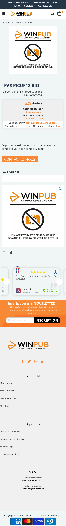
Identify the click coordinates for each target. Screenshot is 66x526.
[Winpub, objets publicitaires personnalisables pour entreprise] (21, 14)
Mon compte (6, 383)
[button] (60, 191)
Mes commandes (18, 2)
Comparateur (40, 2)
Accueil (6, 22)
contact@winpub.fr (33, 488)
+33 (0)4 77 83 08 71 (33, 480)
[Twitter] (29, 361)
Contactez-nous (19, 159)
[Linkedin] (43, 361)
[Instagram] (36, 361)
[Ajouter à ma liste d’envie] (4, 252)
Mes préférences (8, 398)
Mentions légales (8, 446)
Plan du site (56, 515)
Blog (55, 2)
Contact (29, 5)
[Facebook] (23, 361)
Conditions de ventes (10, 431)
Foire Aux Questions (9, 454)
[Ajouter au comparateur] (10, 252)
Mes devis (4, 406)
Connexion (45, 5)
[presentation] (11, 172)
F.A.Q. (17, 5)
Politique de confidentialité (13, 439)
